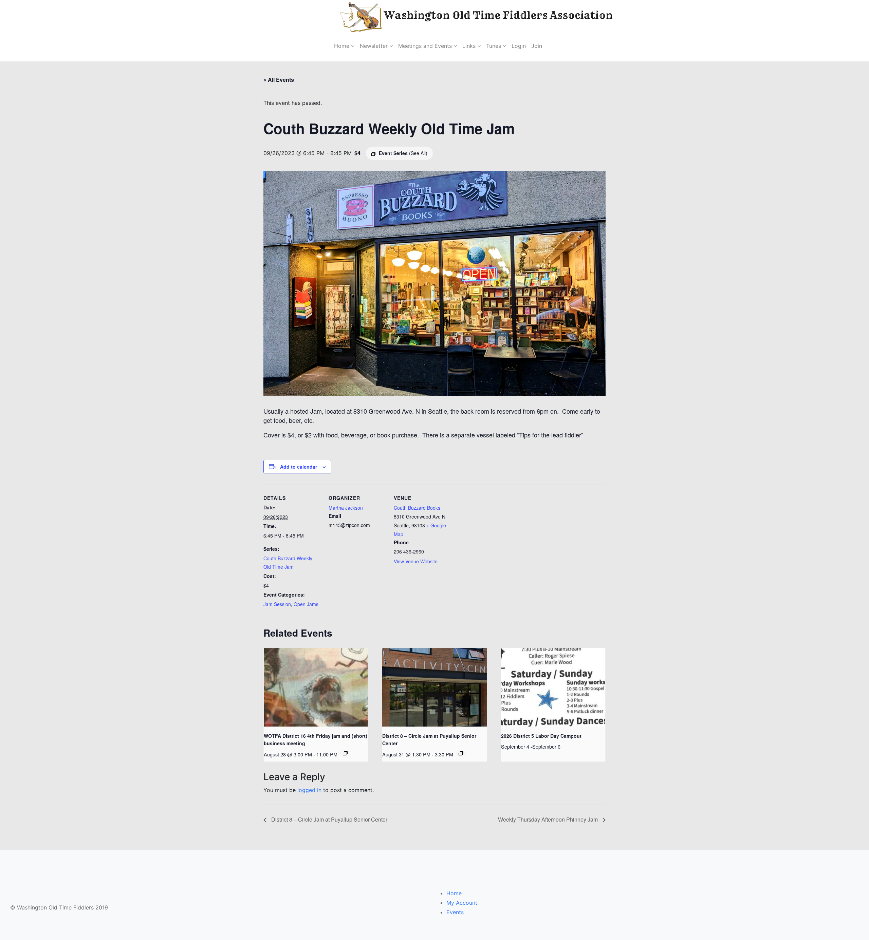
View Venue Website (416, 561)
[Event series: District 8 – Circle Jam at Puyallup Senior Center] (461, 753)
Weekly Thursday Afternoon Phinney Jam (548, 819)
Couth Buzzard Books (417, 507)
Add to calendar (298, 466)
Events (455, 912)
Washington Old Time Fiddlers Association (477, 15)
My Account (461, 902)
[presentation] (316, 687)
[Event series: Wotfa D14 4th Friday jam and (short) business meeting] (345, 753)
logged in (309, 790)
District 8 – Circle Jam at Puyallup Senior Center (328, 819)
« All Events (278, 79)
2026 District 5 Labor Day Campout (541, 735)
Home (454, 893)
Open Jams (306, 604)
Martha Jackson (346, 507)
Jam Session (277, 604)
